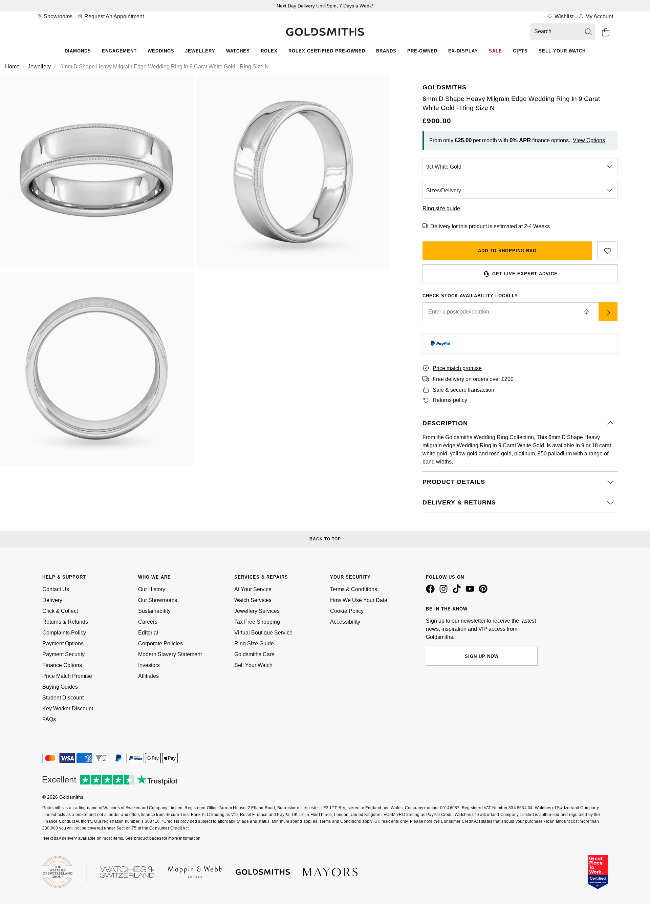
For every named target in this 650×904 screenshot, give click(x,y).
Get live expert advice (525, 273)
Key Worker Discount (67, 708)
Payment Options (63, 643)
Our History (151, 589)
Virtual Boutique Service (263, 633)
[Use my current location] (586, 311)
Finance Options (62, 665)
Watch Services (253, 600)
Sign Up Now (482, 656)
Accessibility (345, 622)
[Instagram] (445, 591)
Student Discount (63, 698)
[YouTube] (471, 591)
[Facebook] (431, 591)
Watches (238, 50)
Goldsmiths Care (254, 654)
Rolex (269, 50)
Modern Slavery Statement (170, 654)
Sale (495, 50)
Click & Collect (60, 611)
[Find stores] (608, 311)
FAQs (49, 719)
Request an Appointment (113, 16)
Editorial (148, 633)
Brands (386, 50)
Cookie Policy (347, 611)
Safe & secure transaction (463, 390)
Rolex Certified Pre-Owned (326, 50)
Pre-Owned (422, 50)
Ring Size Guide (254, 643)
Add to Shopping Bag (507, 250)
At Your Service (253, 589)
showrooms (57, 16)
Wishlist (563, 16)
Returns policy (450, 400)
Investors (149, 665)
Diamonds (78, 50)
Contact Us (55, 589)
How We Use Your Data (358, 600)
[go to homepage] (325, 32)
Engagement (119, 50)
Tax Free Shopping (257, 622)
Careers (147, 622)
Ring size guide (441, 208)
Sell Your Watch (562, 50)
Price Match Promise (67, 676)
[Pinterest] (484, 591)
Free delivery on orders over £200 (473, 379)
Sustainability (154, 611)
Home (12, 66)
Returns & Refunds (65, 622)
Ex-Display (463, 50)
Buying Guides (60, 687)
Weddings (161, 50)
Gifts (520, 50)
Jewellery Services (257, 611)
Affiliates (148, 676)
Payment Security (63, 654)
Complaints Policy (64, 633)
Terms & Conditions (353, 589)
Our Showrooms (157, 600)
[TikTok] (458, 591)
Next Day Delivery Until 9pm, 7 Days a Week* (325, 5)
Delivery (52, 600)
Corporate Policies (160, 643)
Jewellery (200, 50)
